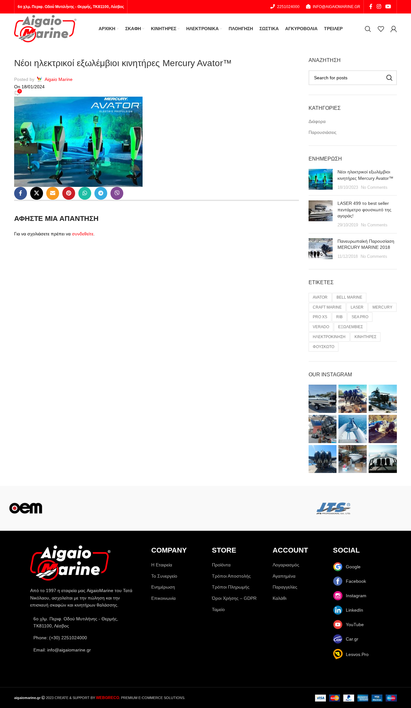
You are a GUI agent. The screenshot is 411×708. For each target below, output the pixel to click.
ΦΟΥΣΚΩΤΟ (323, 347)
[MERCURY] (180, 508)
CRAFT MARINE (327, 307)
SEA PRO (360, 317)
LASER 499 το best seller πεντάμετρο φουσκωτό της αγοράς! (364, 209)
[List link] (84, 637)
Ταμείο (218, 609)
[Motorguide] (77, 508)
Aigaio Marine (59, 79)
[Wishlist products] (380, 28)
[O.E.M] (25, 508)
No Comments (374, 187)
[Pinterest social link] (68, 193)
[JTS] (334, 508)
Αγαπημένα (284, 576)
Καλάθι (279, 598)
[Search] (368, 28)
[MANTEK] (231, 508)
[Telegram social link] (100, 193)
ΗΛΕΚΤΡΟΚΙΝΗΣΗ (329, 337)
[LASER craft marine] (282, 508)
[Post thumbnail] (321, 179)
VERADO (321, 327)
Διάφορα (317, 121)
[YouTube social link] (388, 7)
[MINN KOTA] (128, 508)
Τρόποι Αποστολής (231, 576)
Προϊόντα (221, 564)
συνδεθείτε (82, 233)
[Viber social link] (116, 193)
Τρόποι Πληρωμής (230, 587)
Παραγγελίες (285, 587)
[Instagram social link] (378, 7)
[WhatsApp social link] (84, 193)
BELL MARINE (349, 297)
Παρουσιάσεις (323, 132)
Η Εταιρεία (161, 564)
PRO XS (320, 317)
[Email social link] (52, 193)
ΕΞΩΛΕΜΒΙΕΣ (350, 327)
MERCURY (382, 307)
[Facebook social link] (370, 7)
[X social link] (36, 193)
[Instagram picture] (323, 399)
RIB (339, 317)
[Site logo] (45, 28)
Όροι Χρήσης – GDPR (234, 598)
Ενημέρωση (163, 587)
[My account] (393, 28)
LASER (357, 307)
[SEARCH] (389, 77)
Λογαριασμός (286, 564)
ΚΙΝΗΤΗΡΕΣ (365, 337)
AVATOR (320, 297)
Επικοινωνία (163, 598)
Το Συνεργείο (164, 576)
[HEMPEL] (385, 508)
